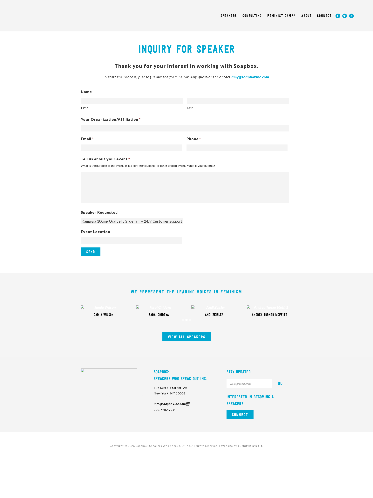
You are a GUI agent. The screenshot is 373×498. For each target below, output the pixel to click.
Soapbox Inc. (44, 14)
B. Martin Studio (250, 445)
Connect (240, 415)
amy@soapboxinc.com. (251, 77)
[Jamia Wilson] (103, 307)
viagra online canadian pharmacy (105, 395)
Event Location (95, 231)
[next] (301, 313)
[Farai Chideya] (159, 307)
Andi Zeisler (214, 314)
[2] (186, 320)
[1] (183, 320)
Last (190, 108)
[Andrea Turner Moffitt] (269, 307)
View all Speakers (186, 337)
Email (87, 139)
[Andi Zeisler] (214, 307)
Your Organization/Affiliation (111, 119)
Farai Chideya (159, 314)
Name (86, 91)
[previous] (72, 313)
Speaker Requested (99, 212)
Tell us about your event (105, 159)
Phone (193, 139)
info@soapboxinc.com (171, 404)
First (84, 108)
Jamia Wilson (103, 314)
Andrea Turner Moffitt (269, 314)
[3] (190, 320)
